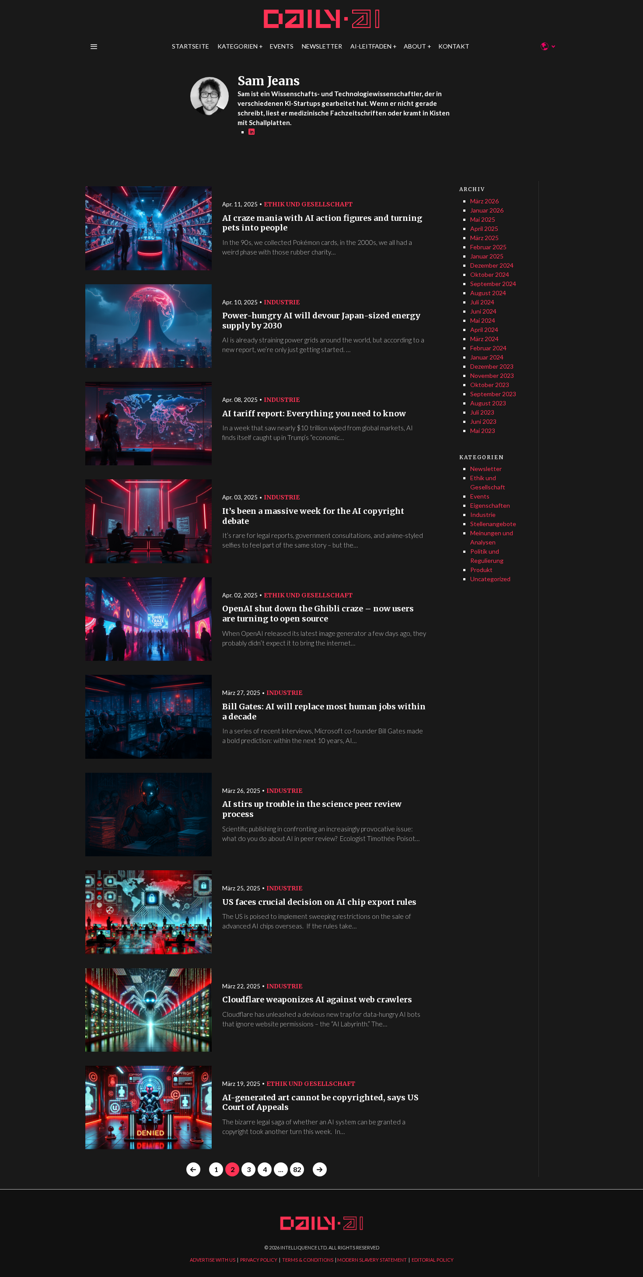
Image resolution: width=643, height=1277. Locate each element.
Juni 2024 (483, 311)
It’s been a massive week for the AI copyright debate (313, 516)
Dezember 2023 (492, 366)
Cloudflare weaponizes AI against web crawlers (317, 1000)
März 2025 (484, 237)
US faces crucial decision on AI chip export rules (319, 902)
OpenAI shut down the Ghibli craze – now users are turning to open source (318, 614)
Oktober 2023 (489, 384)
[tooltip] (251, 132)
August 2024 (488, 293)
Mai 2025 (482, 219)
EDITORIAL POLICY (433, 1260)
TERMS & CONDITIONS (307, 1260)
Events (479, 496)
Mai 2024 (482, 320)
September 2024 (493, 283)
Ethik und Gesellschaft (308, 204)
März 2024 (484, 338)
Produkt (481, 569)
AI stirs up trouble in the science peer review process (312, 809)
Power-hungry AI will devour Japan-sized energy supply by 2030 (321, 321)
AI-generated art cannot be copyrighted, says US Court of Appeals (320, 1103)
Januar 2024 (486, 357)
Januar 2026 (486, 210)
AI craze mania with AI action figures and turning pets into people (322, 223)
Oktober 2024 (489, 274)
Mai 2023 (482, 430)
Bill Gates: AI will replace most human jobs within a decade (324, 712)
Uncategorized (490, 579)
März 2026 (484, 201)
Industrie (282, 302)
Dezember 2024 (492, 265)
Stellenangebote (493, 523)
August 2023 (488, 403)
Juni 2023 (483, 421)
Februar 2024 (488, 348)
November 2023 (492, 375)
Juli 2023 (482, 412)
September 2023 (493, 394)
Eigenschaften (490, 505)
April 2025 (484, 228)
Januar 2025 (486, 256)
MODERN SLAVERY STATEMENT (372, 1260)
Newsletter (486, 468)
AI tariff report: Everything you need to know (314, 414)
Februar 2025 (488, 247)
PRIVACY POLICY (258, 1260)
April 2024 (484, 329)
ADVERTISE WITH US (212, 1260)
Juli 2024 (482, 302)
